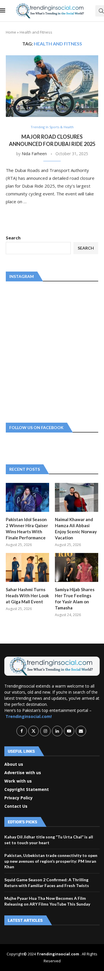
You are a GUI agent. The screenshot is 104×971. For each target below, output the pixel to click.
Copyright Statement (26, 789)
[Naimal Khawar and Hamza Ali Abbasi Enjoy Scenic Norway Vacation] (76, 497)
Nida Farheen (34, 153)
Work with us (18, 781)
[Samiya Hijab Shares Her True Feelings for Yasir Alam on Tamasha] (76, 567)
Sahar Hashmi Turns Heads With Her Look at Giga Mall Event (27, 595)
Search (13, 238)
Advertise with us (22, 773)
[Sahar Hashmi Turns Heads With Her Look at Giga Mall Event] (27, 567)
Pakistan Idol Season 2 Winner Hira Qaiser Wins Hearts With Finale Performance (27, 528)
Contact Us (15, 806)
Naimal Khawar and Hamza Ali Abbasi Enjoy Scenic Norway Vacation (76, 528)
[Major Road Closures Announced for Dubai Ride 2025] (52, 86)
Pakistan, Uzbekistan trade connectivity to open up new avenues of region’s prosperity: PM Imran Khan (50, 861)
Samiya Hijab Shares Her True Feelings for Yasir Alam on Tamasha (74, 598)
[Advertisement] (52, 351)
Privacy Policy (18, 798)
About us (13, 764)
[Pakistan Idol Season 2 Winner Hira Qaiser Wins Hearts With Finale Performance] (27, 497)
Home (11, 32)
